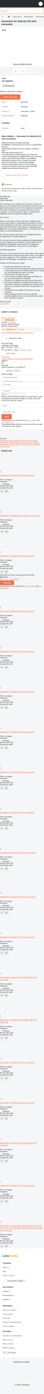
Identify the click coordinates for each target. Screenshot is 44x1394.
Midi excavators (27, 442)
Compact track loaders (29, 440)
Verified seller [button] (9, 320)
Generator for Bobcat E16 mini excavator (17, 1103)
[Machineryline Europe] (16, 3)
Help (4, 1271)
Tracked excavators (27, 444)
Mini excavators (15, 440)
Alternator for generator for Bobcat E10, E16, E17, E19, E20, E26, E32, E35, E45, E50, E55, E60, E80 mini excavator (21, 1228)
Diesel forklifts (14, 444)
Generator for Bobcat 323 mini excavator (17, 651)
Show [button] (16, 350)
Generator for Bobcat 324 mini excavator (17, 812)
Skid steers (4, 440)
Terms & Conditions (10, 1310)
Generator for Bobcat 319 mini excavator (17, 475)
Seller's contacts (8, 1275)
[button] (40, 3)
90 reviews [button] (20, 329)
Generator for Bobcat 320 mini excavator (17, 556)
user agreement (7, 422)
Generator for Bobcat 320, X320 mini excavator (20, 516)
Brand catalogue (8, 1326)
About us (6, 1267)
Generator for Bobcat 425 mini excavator (17, 1062)
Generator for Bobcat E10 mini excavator (17, 772)
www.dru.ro (5, 357)
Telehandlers (5, 442)
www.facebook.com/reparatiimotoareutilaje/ (17, 359)
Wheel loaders (15, 442)
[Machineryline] (8, 16)
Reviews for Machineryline (12, 1322)
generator (24, 102)
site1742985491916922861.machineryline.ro (17, 333)
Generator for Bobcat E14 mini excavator (17, 1185)
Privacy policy (7, 1314)
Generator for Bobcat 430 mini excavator (17, 611)
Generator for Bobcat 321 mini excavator (17, 692)
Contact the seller (10, 97)
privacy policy (31, 420)
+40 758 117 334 (25, 350)
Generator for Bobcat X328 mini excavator (18, 897)
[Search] (40, 11)
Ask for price (9, 86)
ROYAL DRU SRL (8, 318)
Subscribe (7, 583)
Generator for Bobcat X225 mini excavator (18, 853)
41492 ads (12, 322)
